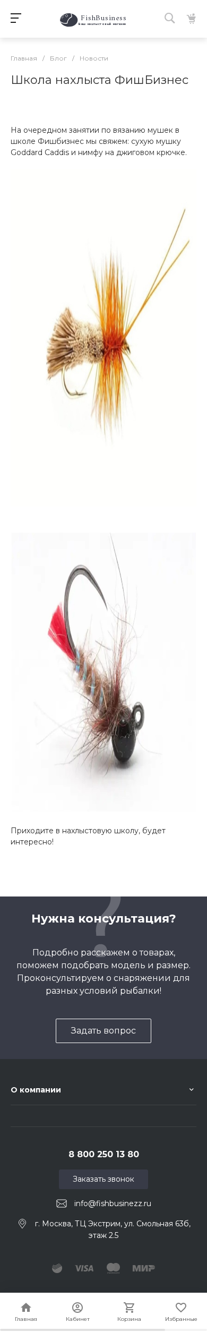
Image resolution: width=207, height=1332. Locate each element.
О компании (36, 1090)
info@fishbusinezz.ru (112, 1203)
